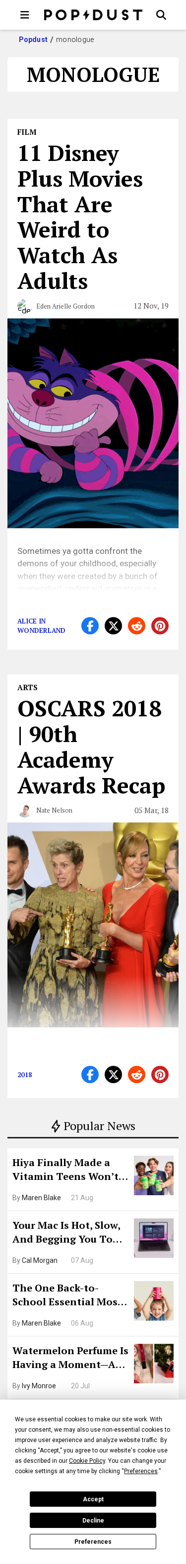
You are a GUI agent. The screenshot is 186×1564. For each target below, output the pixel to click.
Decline (93, 1520)
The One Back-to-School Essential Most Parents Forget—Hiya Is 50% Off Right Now (69, 1296)
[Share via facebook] (90, 625)
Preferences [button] (141, 1471)
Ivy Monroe (39, 1386)
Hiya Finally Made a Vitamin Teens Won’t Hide (65, 1170)
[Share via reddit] (136, 625)
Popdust (33, 39)
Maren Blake (41, 1198)
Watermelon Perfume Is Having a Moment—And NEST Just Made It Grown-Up (70, 1358)
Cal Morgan (40, 1260)
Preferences (93, 1541)
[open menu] (25, 15)
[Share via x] (113, 625)
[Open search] (161, 15)
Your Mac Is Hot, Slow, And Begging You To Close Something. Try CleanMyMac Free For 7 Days (69, 1233)
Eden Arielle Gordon (65, 306)
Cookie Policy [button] (87, 1460)
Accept (93, 1499)
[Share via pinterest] (160, 625)
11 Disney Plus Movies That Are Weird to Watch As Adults (80, 216)
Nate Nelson (54, 810)
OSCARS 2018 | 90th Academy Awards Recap (91, 746)
